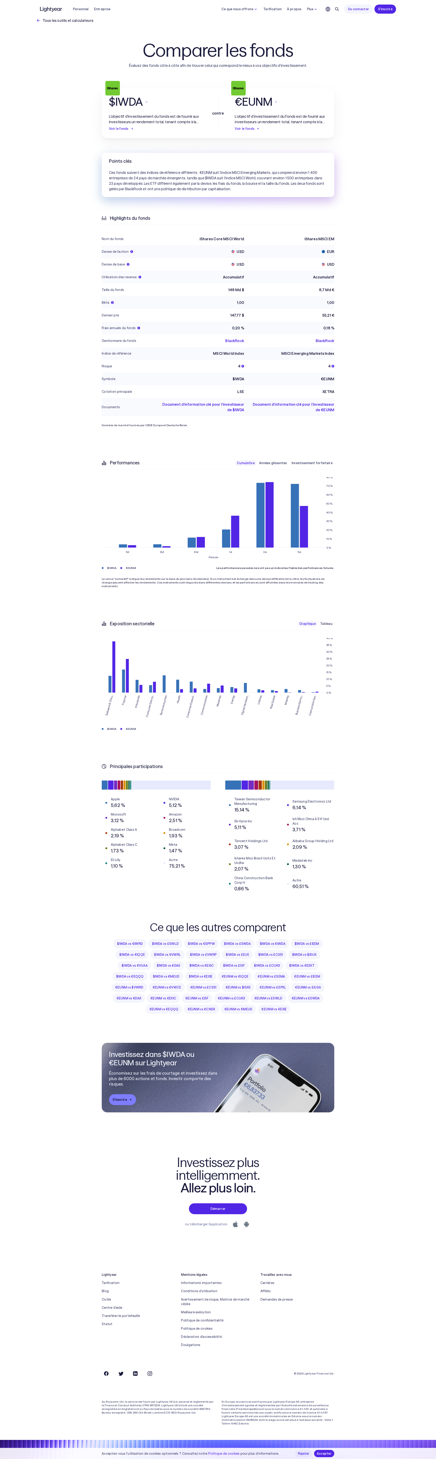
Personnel (81, 9)
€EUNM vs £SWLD (268, 998)
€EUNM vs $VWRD (129, 987)
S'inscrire (385, 9)
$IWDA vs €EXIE (201, 976)
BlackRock (234, 340)
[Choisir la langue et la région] (327, 9)
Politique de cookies (197, 1328)
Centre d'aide (112, 1308)
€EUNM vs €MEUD (238, 1009)
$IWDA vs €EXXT (302, 965)
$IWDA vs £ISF (234, 965)
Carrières (267, 1283)
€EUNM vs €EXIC (163, 998)
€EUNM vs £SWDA (306, 998)
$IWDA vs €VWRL (167, 955)
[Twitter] (120, 1373)
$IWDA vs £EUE (237, 955)
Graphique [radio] (307, 624)
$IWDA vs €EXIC (201, 965)
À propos (294, 9)
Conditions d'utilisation (199, 1291)
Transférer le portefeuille (121, 1316)
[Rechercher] (337, 9)
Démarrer (218, 1209)
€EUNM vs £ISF (197, 998)
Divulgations (190, 1345)
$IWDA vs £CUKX (267, 965)
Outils (106, 1299)
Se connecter (358, 9)
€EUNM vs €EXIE (274, 1009)
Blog (105, 1291)
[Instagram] (149, 1373)
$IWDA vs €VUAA (134, 965)
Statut (107, 1324)
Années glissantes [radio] (273, 463)
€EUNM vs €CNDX (201, 1009)
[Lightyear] (51, 9)
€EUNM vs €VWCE (167, 987)
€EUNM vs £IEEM (307, 976)
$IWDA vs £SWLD (165, 944)
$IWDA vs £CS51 (270, 955)
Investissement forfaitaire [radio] (312, 463)
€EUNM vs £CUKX (231, 998)
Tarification (272, 9)
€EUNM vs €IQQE (235, 976)
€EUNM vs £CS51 (203, 987)
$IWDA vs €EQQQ (130, 976)
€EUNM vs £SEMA (271, 976)
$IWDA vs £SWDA (237, 944)
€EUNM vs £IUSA (308, 987)
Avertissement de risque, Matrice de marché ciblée (215, 1301)
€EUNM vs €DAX (128, 998)
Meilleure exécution (196, 1312)
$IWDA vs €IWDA (272, 944)
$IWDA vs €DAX (168, 965)
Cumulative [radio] (246, 463)
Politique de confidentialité (202, 1320)
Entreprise (102, 9)
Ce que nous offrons (237, 9)
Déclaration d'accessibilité (201, 1337)
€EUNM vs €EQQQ (163, 1009)
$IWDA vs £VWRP (203, 955)
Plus (310, 9)
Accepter (324, 1453)
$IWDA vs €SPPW (201, 944)
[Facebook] (106, 1373)
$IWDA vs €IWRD (130, 944)
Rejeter (304, 1453)
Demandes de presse (276, 1299)
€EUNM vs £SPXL (273, 987)
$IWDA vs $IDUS (304, 955)
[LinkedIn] (135, 1373)
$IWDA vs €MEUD (166, 976)
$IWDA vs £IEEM (307, 944)
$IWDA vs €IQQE (132, 955)
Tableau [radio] (326, 624)
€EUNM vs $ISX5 (238, 987)
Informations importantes (201, 1283)
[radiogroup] (284, 463)
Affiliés (265, 1291)
